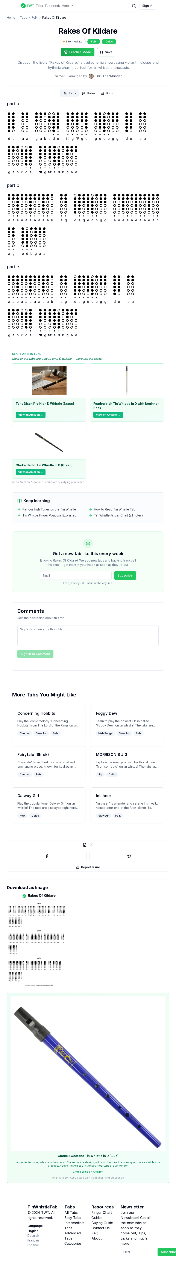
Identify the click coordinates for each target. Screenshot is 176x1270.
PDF (90, 845)
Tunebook (52, 6)
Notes (91, 93)
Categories (73, 1243)
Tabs (39, 6)
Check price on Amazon (88, 1171)
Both (109, 93)
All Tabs (71, 1212)
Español (33, 1245)
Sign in (147, 6)
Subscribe (125, 575)
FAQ (94, 1233)
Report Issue (90, 867)
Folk (35, 17)
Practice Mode (80, 52)
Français (33, 1240)
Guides (96, 1218)
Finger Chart (101, 1212)
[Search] (134, 6)
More (65, 6)
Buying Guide (102, 1223)
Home (11, 17)
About (96, 1238)
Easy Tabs (72, 1218)
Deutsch (33, 1235)
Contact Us (100, 1228)
